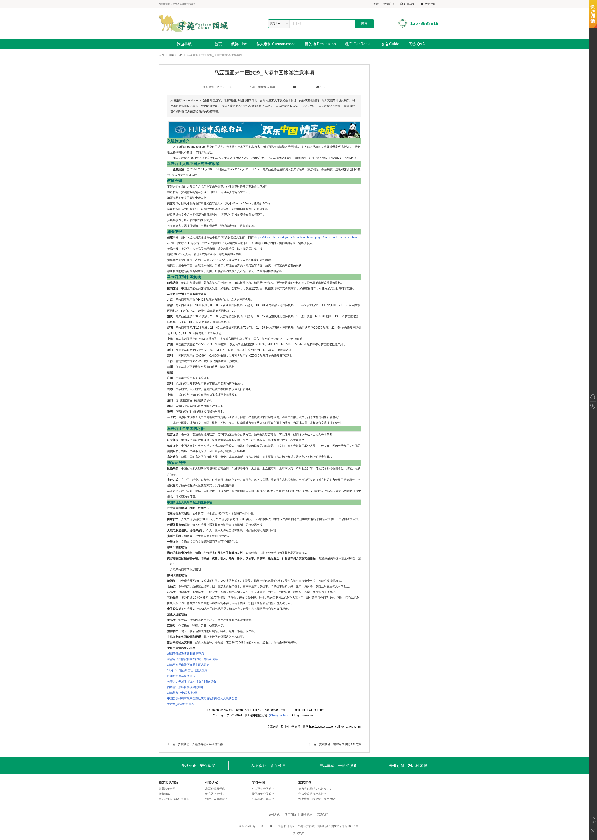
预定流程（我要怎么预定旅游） (318, 799)
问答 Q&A (417, 44)
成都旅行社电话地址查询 (182, 692)
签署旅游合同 (167, 788)
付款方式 (211, 782)
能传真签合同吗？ (263, 793)
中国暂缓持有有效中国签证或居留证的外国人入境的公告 (202, 698)
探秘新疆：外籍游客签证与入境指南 (200, 744)
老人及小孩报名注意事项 (174, 799)
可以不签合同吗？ (263, 788)
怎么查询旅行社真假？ (312, 793)
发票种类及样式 (215, 788)
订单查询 (409, 4)
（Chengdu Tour (277, 715)
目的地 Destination (320, 44)
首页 (218, 44)
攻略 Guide (390, 44)
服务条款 (306, 814)
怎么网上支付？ (215, 793)
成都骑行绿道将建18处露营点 (185, 653)
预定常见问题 (168, 782)
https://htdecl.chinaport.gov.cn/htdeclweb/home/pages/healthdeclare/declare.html (306, 237)
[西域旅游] (193, 23)
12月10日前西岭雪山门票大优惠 (187, 670)
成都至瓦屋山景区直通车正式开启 (188, 664)
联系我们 (323, 814)
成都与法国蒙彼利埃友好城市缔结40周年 (192, 659)
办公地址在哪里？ (263, 799)
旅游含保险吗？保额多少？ (315, 788)
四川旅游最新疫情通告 (181, 676)
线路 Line (239, 44)
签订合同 (258, 782)
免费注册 (389, 4)
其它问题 (305, 782)
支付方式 (274, 814)
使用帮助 (290, 814)
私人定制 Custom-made (275, 44)
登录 (376, 4)
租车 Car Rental (358, 44)
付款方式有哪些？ (216, 799)
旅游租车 (164, 793)
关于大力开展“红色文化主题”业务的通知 (192, 681)
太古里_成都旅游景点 (180, 704)
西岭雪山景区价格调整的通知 (185, 687)
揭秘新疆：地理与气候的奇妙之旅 (340, 744)
